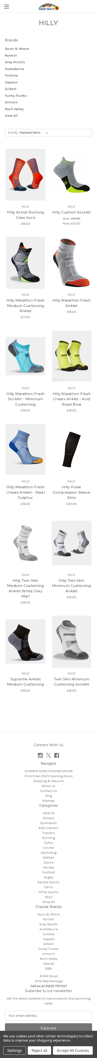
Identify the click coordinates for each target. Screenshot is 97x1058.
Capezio (11, 82)
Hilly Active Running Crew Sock (25, 215)
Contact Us (48, 791)
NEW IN (48, 813)
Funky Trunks (16, 95)
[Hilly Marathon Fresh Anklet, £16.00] (72, 263)
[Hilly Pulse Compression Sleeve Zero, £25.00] (72, 449)
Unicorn (11, 102)
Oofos (48, 843)
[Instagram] (40, 755)
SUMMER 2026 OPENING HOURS (48, 771)
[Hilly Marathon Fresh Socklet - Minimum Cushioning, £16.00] (25, 356)
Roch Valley (14, 109)
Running (48, 838)
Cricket (48, 848)
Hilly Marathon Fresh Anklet (72, 303)
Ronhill (11, 55)
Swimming (49, 853)
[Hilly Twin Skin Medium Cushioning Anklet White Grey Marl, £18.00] (25, 543)
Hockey (48, 867)
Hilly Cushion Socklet (71, 212)
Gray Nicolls (15, 62)
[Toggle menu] (6, 6)
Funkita (11, 75)
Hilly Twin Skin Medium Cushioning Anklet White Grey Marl (25, 588)
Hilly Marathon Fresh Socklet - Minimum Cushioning (25, 399)
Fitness (48, 818)
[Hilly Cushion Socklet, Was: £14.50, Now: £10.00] (72, 175)
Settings (14, 1050)
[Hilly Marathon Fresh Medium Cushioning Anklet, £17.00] (25, 263)
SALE (48, 897)
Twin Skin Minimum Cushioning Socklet (71, 682)
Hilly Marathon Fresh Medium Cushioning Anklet (25, 305)
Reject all (39, 1050)
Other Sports (48, 892)
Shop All (48, 902)
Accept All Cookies (73, 1050)
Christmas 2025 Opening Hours (48, 776)
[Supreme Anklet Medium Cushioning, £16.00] (25, 642)
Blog (48, 796)
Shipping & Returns (48, 781)
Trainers (48, 833)
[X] (48, 755)
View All (11, 115)
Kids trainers (48, 828)
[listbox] (34, 132)
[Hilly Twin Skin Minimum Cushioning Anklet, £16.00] (72, 543)
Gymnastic (48, 823)
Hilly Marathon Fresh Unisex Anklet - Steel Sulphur (25, 492)
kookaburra (14, 69)
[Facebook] (56, 755)
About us (48, 786)
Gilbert (10, 89)
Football (48, 872)
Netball (48, 858)
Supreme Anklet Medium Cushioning (25, 682)
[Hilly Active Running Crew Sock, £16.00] (25, 175)
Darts (48, 887)
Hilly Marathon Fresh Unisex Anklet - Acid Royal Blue (72, 399)
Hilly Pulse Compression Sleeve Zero (72, 492)
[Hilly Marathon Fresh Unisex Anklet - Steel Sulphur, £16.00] (25, 449)
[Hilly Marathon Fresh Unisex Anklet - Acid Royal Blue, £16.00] (72, 356)
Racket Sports (48, 882)
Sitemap (48, 801)
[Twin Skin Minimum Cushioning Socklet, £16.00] (72, 642)
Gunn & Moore (17, 49)
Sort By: (13, 132)
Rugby (48, 877)
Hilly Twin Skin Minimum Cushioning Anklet (71, 585)
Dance (48, 862)
